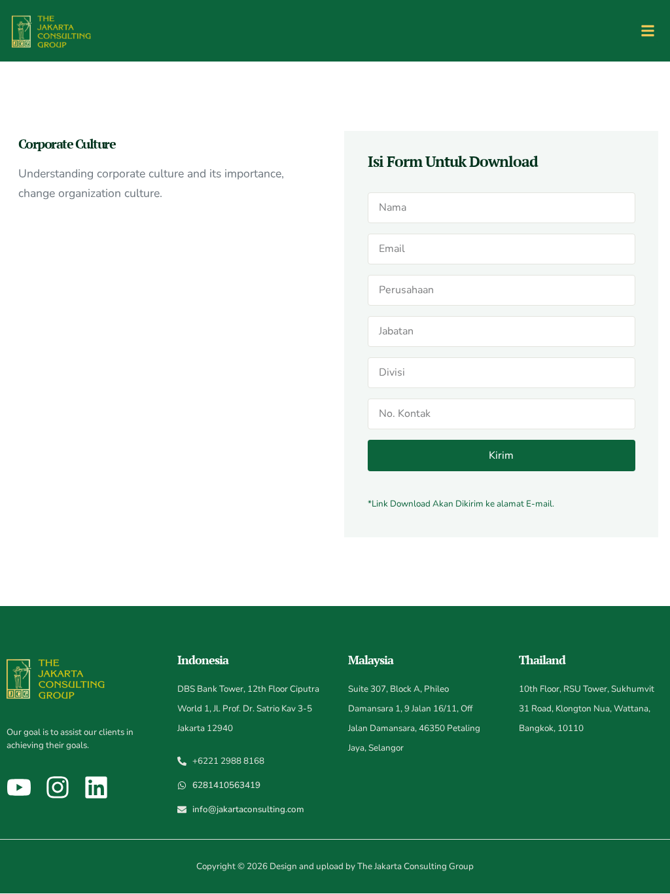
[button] (647, 31)
